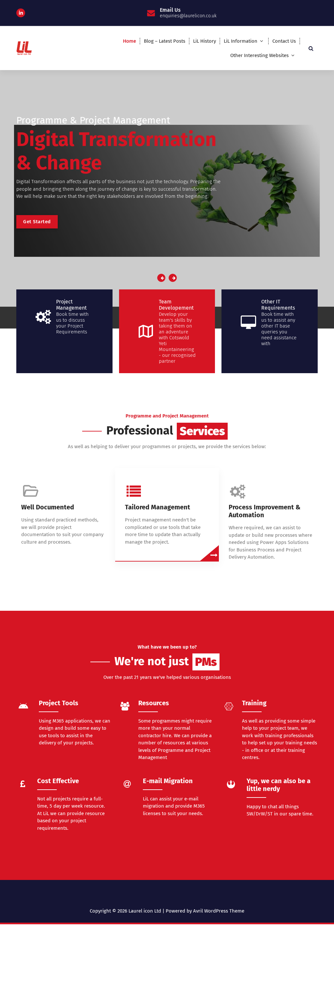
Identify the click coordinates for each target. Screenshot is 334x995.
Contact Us (284, 41)
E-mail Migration (168, 781)
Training (254, 703)
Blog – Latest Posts (164, 41)
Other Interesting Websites (259, 55)
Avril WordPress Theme (218, 911)
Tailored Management (157, 507)
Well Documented (47, 507)
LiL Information (240, 41)
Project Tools (58, 703)
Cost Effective (58, 781)
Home (129, 41)
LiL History (204, 41)
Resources (153, 703)
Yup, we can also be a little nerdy (279, 785)
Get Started (37, 222)
